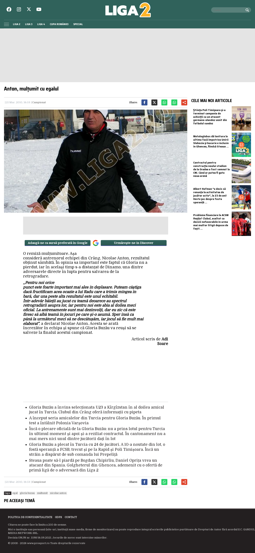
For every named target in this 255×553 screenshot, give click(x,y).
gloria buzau (27, 493)
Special (78, 24)
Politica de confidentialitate (30, 517)
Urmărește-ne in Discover (133, 243)
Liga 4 (41, 24)
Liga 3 (28, 24)
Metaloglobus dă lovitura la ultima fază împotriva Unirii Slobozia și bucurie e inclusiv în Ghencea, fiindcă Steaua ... (211, 141)
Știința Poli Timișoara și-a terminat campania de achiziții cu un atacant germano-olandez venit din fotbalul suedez (210, 117)
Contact (71, 517)
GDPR (58, 517)
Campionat (39, 102)
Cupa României (59, 24)
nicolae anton (58, 493)
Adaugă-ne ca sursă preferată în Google (57, 243)
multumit (42, 493)
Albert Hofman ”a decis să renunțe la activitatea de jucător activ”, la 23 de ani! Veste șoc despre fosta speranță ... (210, 195)
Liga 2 (16, 24)
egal (15, 493)
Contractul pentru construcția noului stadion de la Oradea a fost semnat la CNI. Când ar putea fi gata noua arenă (211, 169)
